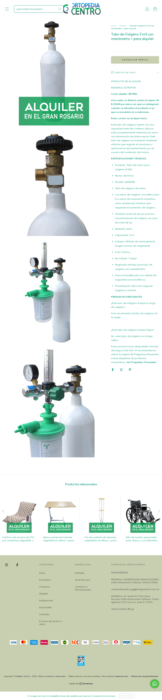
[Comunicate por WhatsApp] (154, 683)
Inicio (113, 25)
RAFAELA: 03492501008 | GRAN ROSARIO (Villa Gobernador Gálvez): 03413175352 (135, 581)
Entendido (126, 696)
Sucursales (45, 607)
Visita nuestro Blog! (122, 608)
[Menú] (7, 9)
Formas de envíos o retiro (50, 623)
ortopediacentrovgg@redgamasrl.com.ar (135, 589)
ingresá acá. (121, 676)
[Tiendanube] (81, 684)
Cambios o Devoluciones (83, 588)
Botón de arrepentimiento (145, 676)
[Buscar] (59, 9)
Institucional (46, 600)
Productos (45, 579)
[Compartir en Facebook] (113, 369)
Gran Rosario (82, 579)
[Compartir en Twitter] (121, 369)
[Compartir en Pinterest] (130, 369)
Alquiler (122, 25)
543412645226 (119, 572)
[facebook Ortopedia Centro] (17, 565)
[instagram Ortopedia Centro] (7, 565)
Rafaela (79, 572)
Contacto (44, 614)
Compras (44, 586)
